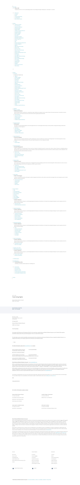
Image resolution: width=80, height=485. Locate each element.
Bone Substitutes (17, 34)
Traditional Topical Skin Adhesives (20, 30)
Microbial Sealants (17, 28)
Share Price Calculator (18, 244)
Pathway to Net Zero (18, 270)
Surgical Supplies (17, 60)
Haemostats (17, 35)
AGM (15, 227)
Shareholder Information (17, 222)
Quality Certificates (54, 460)
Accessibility (40, 479)
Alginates (16, 45)
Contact (14, 277)
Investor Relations (15, 188)
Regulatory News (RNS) (17, 247)
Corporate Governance (17, 208)
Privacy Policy (49, 479)
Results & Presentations (18, 255)
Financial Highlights (16, 197)
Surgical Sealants (17, 29)
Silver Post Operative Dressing (19, 58)
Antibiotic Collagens (18, 33)
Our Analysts (17, 234)
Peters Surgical (16, 196)
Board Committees (18, 216)
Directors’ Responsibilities (18, 218)
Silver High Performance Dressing (20, 56)
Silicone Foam (17, 47)
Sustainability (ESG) (15, 457)
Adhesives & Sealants (18, 24)
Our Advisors (17, 233)
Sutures (16, 40)
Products (14, 23)
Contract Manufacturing (18, 16)
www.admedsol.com (28, 345)
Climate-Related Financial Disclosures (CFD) (18, 460)
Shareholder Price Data (18, 243)
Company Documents (18, 232)
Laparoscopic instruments (19, 179)
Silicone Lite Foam (17, 48)
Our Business (16, 198)
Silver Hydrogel (17, 57)
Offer (14, 190)
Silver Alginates (17, 54)
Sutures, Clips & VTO (18, 39)
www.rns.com (54, 375)
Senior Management (18, 219)
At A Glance (33, 454)
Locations (16, 14)
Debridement (17, 62)
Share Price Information (17, 238)
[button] (13, 278)
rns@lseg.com (48, 375)
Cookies (36, 479)
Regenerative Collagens (18, 36)
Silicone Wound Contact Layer (19, 95)
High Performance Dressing (19, 46)
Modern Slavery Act (54, 463)
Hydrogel (16, 63)
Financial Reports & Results (18, 249)
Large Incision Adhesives (18, 85)
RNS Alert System (16, 258)
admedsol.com (49, 429)
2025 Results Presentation (17, 192)
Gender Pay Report (54, 461)
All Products (15, 73)
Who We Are (17, 12)
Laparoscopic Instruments (19, 64)
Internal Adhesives (17, 25)
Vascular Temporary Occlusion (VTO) (20, 42)
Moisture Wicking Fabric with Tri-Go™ (20, 52)
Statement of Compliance (18, 214)
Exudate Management (17, 145)
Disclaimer (44, 479)
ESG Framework (17, 268)
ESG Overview (17, 266)
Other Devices (17, 65)
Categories (15, 108)
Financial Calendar (17, 231)
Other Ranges (17, 59)
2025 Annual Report (16, 191)
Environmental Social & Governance (20, 204)
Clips (15, 41)
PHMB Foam (17, 53)
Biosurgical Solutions (18, 31)
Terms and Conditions (31, 479)
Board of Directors (17, 215)
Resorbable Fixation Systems (19, 37)
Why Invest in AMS (17, 203)
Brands (16, 15)
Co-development (17, 17)
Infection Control (17, 51)
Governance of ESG (18, 269)
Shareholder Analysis (18, 230)
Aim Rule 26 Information (18, 228)
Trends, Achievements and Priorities (20, 271)
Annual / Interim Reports (18, 254)
